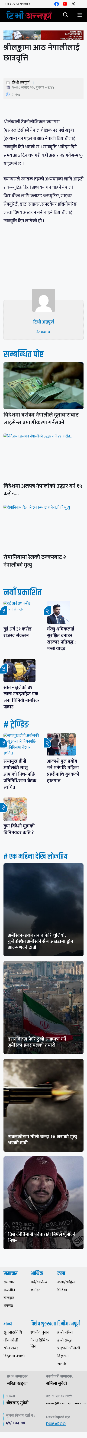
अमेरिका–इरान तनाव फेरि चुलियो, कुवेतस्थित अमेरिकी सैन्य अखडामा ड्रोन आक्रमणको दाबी (40, 941)
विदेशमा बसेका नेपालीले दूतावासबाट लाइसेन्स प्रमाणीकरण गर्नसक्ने (41, 418)
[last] (43, 36)
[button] (65, 15)
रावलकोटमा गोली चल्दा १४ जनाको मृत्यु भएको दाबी (42, 1140)
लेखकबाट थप (44, 332)
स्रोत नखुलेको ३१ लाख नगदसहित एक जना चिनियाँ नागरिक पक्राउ (21, 697)
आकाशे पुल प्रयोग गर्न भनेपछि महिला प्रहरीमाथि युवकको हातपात (63, 771)
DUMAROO (56, 1424)
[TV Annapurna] (29, 15)
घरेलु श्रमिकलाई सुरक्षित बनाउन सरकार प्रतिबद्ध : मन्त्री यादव (61, 639)
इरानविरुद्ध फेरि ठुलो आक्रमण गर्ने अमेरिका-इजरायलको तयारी (37, 1042)
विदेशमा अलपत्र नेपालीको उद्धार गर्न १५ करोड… (42, 489)
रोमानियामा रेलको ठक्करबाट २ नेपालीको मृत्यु (34, 561)
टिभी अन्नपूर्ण (20, 82)
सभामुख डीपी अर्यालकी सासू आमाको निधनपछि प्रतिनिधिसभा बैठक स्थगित (19, 774)
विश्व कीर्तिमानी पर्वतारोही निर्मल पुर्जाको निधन (41, 1237)
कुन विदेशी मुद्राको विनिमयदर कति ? (20, 829)
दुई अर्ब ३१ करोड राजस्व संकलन (17, 632)
